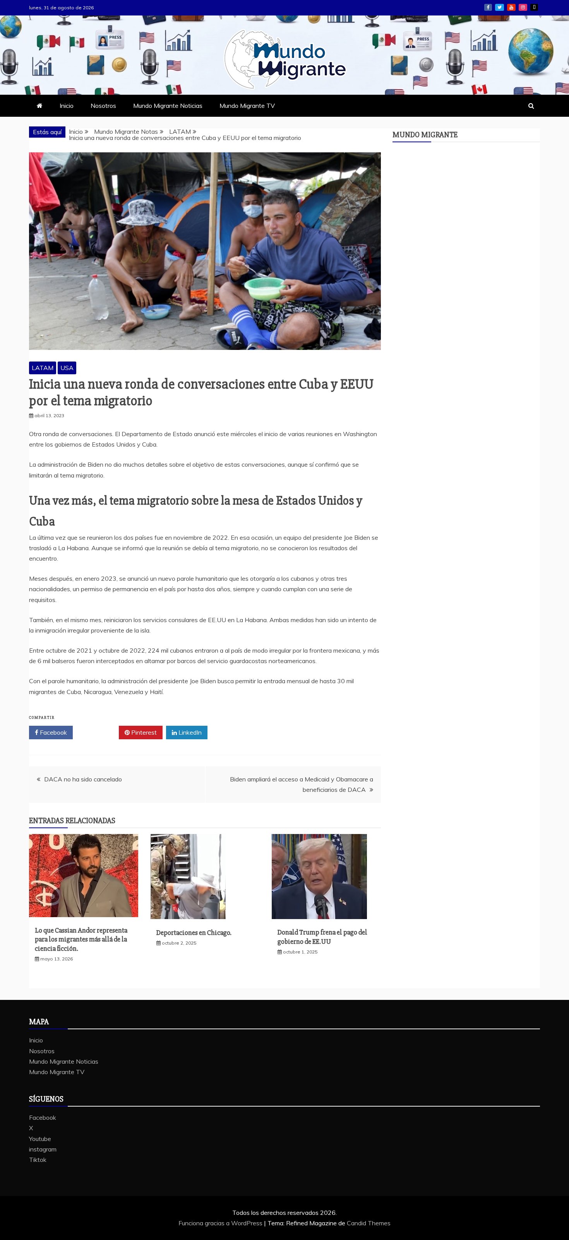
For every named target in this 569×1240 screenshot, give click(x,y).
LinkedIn (189, 732)
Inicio (67, 105)
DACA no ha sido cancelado (83, 779)
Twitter (98, 732)
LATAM (42, 368)
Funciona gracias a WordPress (221, 1223)
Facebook (488, 7)
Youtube (511, 7)
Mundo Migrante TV (247, 105)
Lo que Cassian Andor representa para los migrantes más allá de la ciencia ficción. (81, 939)
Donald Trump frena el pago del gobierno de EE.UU (322, 936)
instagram (523, 7)
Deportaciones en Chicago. (193, 932)
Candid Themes (369, 1223)
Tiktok (534, 7)
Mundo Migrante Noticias (167, 105)
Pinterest (143, 732)
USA (67, 368)
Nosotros (103, 105)
